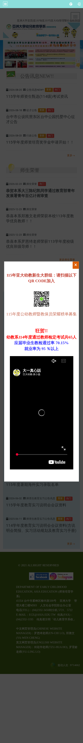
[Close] (76, 265)
